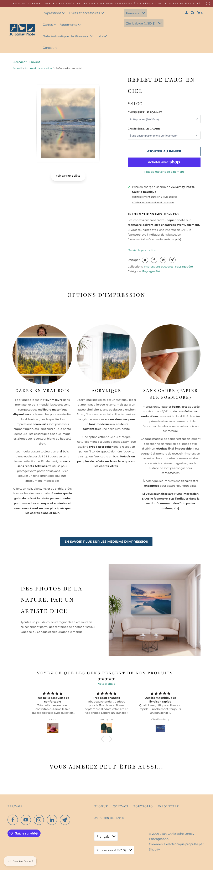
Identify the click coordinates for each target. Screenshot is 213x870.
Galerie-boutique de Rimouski (66, 36)
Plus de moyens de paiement (164, 171)
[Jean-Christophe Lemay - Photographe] (22, 30)
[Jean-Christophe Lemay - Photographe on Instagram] (40, 820)
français (133, 13)
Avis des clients (109, 818)
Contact (121, 806)
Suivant (35, 62)
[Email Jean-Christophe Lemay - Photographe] (66, 820)
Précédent (19, 62)
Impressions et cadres (38, 68)
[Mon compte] (186, 13)
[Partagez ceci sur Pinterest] (162, 260)
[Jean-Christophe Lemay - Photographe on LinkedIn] (53, 820)
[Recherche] (193, 13)
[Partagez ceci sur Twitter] (144, 260)
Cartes (48, 25)
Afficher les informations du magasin (153, 202)
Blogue (101, 806)
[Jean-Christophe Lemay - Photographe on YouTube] (27, 820)
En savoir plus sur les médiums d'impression (106, 542)
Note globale (106, 683)
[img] (106, 679)
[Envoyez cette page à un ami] (172, 260)
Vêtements (69, 25)
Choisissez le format (145, 112)
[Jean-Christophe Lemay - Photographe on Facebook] (13, 820)
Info (100, 36)
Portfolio (143, 806)
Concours (50, 48)
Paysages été (184, 266)
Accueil (17, 68)
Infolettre (168, 806)
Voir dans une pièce (68, 175)
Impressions (52, 13)
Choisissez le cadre (144, 128)
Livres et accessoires (85, 13)
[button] (103, 739)
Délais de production (142, 250)
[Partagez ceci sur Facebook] (153, 260)
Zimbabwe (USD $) (141, 23)
